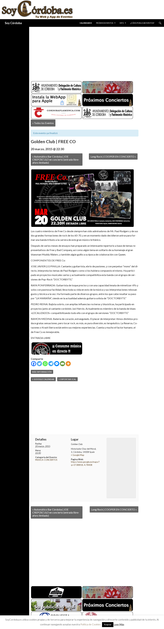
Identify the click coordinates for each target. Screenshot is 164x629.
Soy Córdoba (13, 23)
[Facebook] (33, 363)
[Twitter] (39, 363)
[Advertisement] (96, 52)
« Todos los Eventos (43, 122)
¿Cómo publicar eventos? (142, 23)
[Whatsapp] (45, 363)
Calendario (86, 23)
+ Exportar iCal (67, 379)
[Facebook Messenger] (56, 363)
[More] (68, 363)
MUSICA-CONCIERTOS (46, 460)
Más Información (42, 372)
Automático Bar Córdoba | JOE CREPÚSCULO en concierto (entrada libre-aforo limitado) (55, 159)
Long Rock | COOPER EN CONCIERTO (113, 156)
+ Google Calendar (43, 379)
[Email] (62, 363)
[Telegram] (50, 363)
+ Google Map (77, 455)
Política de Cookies (90, 624)
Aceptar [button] (107, 624)
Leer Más (119, 624)
